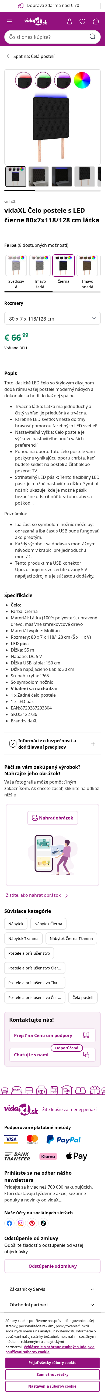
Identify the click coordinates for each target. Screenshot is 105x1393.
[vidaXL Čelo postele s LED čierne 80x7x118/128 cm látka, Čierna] (52, 117)
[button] (16, 272)
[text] (16, 339)
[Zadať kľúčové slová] (92, 36)
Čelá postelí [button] (82, 997)
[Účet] (69, 21)
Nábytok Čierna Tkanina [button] (71, 938)
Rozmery (13, 303)
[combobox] (52, 37)
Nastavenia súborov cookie (52, 1386)
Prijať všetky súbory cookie (52, 1362)
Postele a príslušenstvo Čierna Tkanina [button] (36, 997)
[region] (52, 1353)
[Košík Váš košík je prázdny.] (95, 21)
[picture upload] (52, 855)
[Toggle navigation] (9, 21)
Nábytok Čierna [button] (48, 923)
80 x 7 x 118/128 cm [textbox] (31, 318)
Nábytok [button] (15, 923)
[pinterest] (32, 1223)
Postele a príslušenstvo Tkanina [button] (36, 982)
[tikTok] (43, 1223)
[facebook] (9, 1223)
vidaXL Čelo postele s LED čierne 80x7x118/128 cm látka (52, 215)
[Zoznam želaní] (82, 21)
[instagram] (20, 1223)
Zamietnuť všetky (52, 1374)
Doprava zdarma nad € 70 (53, 5)
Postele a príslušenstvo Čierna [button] (35, 968)
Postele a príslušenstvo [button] (29, 953)
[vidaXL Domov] (35, 21)
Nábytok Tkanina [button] (23, 938)
